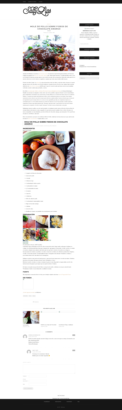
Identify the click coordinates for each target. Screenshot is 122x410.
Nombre (25, 376)
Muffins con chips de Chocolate (48, 324)
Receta (49, 24)
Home (24, 1)
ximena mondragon (34, 335)
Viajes (40, 1)
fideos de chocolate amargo (40, 75)
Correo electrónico (25, 380)
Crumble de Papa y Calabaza (66, 324)
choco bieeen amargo (34, 86)
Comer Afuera (32, 1)
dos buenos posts (43, 73)
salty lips (35, 350)
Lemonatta (25, 325)
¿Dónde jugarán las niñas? (29, 292)
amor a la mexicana (32, 118)
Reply (74, 335)
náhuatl (38, 82)
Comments (36, 302)
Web (24, 384)
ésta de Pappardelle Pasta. (65, 274)
